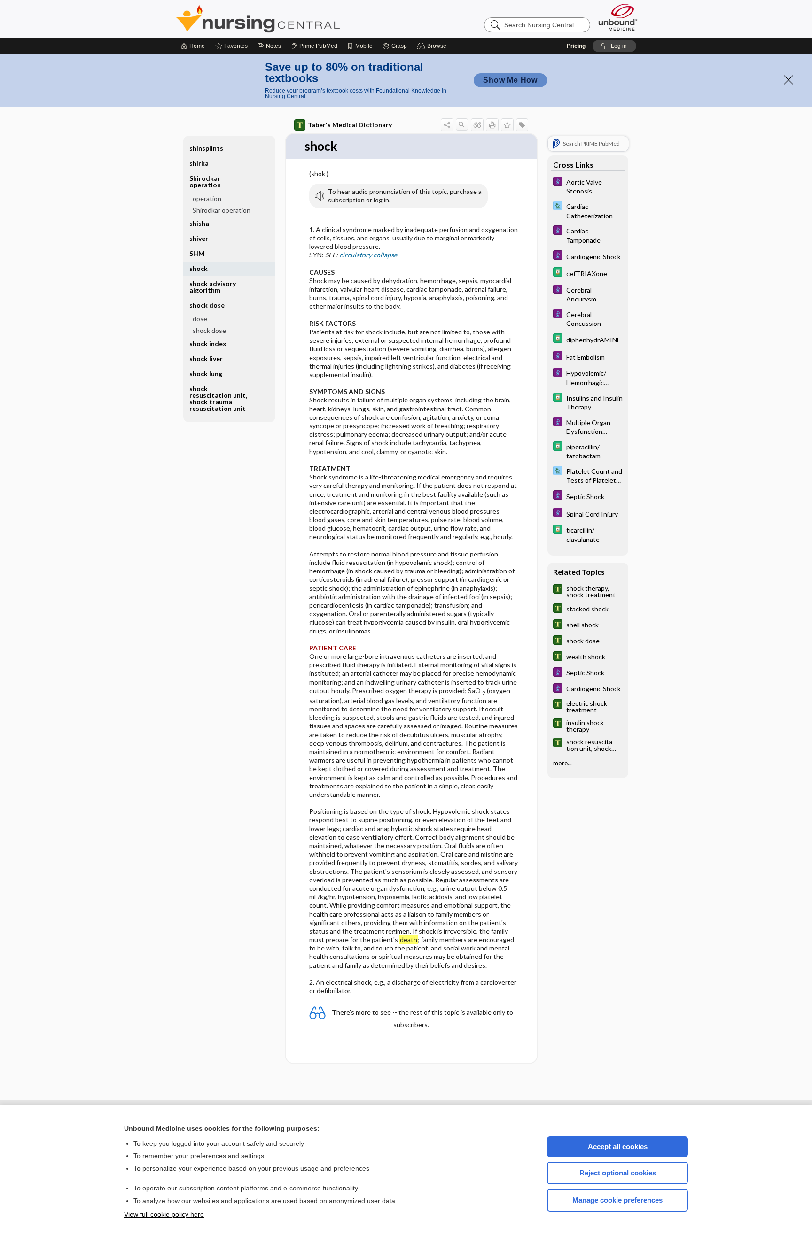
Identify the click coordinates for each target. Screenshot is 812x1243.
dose (200, 319)
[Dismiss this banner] (788, 80)
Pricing (576, 46)
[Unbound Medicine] (618, 17)
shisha (199, 223)
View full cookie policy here (164, 1214)
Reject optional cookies (617, 1173)
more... (562, 763)
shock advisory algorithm (212, 286)
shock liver (206, 359)
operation (207, 198)
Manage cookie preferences (617, 1200)
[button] (433, 46)
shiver (198, 238)
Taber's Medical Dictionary (350, 125)
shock (198, 268)
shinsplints (206, 148)
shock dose (209, 330)
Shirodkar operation (221, 210)
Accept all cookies (618, 1146)
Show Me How (510, 80)
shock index (207, 343)
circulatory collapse (368, 255)
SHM (196, 253)
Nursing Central (293, 19)
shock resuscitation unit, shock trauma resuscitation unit (218, 398)
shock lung (205, 374)
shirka (199, 163)
